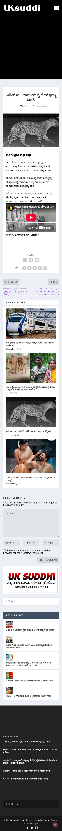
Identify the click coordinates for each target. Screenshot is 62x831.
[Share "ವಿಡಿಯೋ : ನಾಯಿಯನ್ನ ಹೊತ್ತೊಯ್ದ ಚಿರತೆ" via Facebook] (25, 260)
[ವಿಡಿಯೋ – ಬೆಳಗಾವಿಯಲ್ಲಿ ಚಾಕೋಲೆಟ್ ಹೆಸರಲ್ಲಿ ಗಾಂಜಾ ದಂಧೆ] (9, 675)
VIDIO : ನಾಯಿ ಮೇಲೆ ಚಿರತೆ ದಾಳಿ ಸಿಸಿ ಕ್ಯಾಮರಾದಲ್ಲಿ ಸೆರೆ (28, 431)
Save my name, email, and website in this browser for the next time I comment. (26, 551)
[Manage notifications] (55, 824)
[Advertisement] (31, 48)
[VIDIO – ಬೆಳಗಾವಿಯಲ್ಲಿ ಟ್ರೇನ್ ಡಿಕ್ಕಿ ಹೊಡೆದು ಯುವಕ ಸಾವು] (9, 690)
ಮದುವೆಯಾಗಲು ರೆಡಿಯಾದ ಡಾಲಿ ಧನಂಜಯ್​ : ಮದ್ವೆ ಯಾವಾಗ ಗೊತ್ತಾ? (31, 479)
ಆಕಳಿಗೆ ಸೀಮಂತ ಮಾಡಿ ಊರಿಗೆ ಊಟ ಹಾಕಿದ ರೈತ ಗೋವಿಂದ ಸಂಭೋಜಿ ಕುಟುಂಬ (29, 646)
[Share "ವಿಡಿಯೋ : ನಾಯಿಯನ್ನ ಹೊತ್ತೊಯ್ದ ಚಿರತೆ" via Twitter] (31, 260)
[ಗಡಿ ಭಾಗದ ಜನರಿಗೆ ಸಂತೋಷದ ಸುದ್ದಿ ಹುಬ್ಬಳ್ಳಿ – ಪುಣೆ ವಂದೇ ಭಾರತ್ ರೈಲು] (31, 323)
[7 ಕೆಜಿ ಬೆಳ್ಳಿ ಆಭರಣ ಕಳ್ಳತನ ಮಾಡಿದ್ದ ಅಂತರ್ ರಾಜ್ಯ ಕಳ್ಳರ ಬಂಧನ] (9, 624)
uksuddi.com (17, 820)
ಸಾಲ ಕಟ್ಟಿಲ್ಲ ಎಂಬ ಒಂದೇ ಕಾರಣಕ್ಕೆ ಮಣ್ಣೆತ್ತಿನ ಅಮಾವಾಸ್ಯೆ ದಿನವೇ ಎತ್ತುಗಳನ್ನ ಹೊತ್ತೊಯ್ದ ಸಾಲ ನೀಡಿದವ (30, 388)
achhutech (43, 820)
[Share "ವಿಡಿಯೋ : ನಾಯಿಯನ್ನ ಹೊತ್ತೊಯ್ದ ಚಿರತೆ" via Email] (37, 260)
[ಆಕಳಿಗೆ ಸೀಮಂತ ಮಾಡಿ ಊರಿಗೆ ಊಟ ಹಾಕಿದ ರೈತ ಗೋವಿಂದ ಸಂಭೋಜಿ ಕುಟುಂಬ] (9, 639)
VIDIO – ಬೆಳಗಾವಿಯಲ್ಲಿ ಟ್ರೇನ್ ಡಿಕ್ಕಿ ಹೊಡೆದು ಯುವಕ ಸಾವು (28, 695)
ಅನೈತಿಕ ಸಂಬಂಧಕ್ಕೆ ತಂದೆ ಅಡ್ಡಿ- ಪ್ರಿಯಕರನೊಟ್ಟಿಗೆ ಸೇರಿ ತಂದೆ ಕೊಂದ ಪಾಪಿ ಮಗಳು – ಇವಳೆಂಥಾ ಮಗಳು (28, 664)
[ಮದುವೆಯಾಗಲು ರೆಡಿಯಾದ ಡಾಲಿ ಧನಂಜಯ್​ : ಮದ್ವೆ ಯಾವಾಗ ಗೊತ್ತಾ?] (31, 456)
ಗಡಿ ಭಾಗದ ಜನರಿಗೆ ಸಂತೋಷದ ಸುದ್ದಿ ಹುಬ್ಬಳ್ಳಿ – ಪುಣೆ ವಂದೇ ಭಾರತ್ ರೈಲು (30, 344)
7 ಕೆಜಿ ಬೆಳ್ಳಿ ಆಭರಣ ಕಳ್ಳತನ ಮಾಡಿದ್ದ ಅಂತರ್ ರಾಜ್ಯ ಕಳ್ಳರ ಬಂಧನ (30, 629)
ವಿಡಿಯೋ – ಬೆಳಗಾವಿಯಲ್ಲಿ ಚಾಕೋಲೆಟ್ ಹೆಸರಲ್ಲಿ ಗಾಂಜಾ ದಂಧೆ (29, 680)
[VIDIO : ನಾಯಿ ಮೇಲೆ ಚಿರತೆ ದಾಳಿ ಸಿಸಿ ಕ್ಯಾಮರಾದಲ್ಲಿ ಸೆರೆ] (31, 412)
